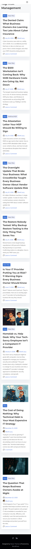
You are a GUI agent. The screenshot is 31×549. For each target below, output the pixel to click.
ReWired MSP (12, 116)
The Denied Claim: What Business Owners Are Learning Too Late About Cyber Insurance (15, 27)
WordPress (15, 546)
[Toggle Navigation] (27, 2)
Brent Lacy (21, 38)
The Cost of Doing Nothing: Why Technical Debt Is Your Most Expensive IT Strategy (15, 417)
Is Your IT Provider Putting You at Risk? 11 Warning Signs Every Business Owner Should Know (15, 276)
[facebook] (13, 539)
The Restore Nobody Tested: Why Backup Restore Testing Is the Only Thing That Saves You (15, 228)
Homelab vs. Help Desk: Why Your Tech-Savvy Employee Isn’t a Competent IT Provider (15, 340)
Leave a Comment (11, 54)
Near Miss (11, 16)
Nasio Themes (15, 544)
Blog (4, 16)
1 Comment (8, 450)
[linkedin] (17, 539)
